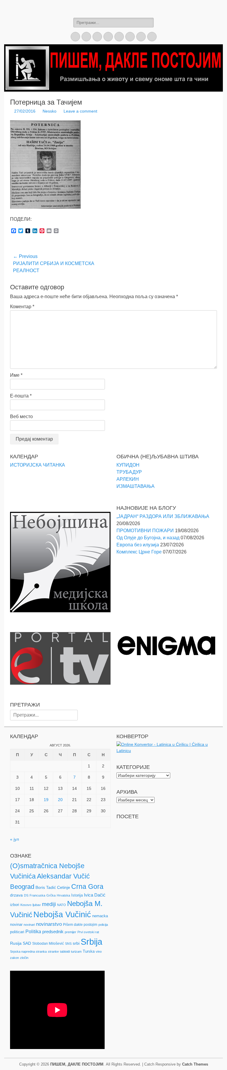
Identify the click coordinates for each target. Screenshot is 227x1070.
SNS (68, 943)
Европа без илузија (137, 544)
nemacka (100, 916)
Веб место (21, 416)
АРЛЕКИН (127, 479)
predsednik (53, 931)
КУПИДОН (128, 464)
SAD (27, 943)
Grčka (51, 895)
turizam (76, 951)
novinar (16, 924)
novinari (29, 924)
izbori (14, 904)
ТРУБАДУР (129, 472)
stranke (53, 951)
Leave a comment (80, 111)
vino (99, 951)
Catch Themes (195, 1064)
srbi (76, 943)
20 (60, 799)
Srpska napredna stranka (28, 951)
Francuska (37, 895)
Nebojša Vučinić (62, 914)
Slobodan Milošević (48, 943)
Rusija (16, 943)
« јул (14, 839)
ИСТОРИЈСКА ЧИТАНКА (37, 464)
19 (46, 799)
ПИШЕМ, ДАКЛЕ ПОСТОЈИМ (76, 1064)
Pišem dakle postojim (80, 925)
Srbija (91, 941)
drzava (16, 895)
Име (16, 375)
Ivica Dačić (95, 895)
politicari (17, 932)
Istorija (77, 895)
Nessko (49, 111)
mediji (49, 904)
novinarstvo (49, 924)
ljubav (37, 905)
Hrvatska (63, 895)
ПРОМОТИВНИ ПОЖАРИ (145, 530)
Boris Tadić (45, 887)
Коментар (22, 306)
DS (26, 895)
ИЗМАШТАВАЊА (135, 486)
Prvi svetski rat (88, 932)
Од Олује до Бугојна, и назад (147, 537)
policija (103, 924)
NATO (61, 905)
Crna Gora (87, 886)
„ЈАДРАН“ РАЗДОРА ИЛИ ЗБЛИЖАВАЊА (162, 516)
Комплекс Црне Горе (139, 551)
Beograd (22, 886)
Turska (89, 951)
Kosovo (25, 905)
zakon (14, 957)
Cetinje (63, 887)
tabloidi (65, 951)
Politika (33, 931)
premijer (70, 932)
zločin (24, 957)
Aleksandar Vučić (63, 876)
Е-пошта (21, 395)
